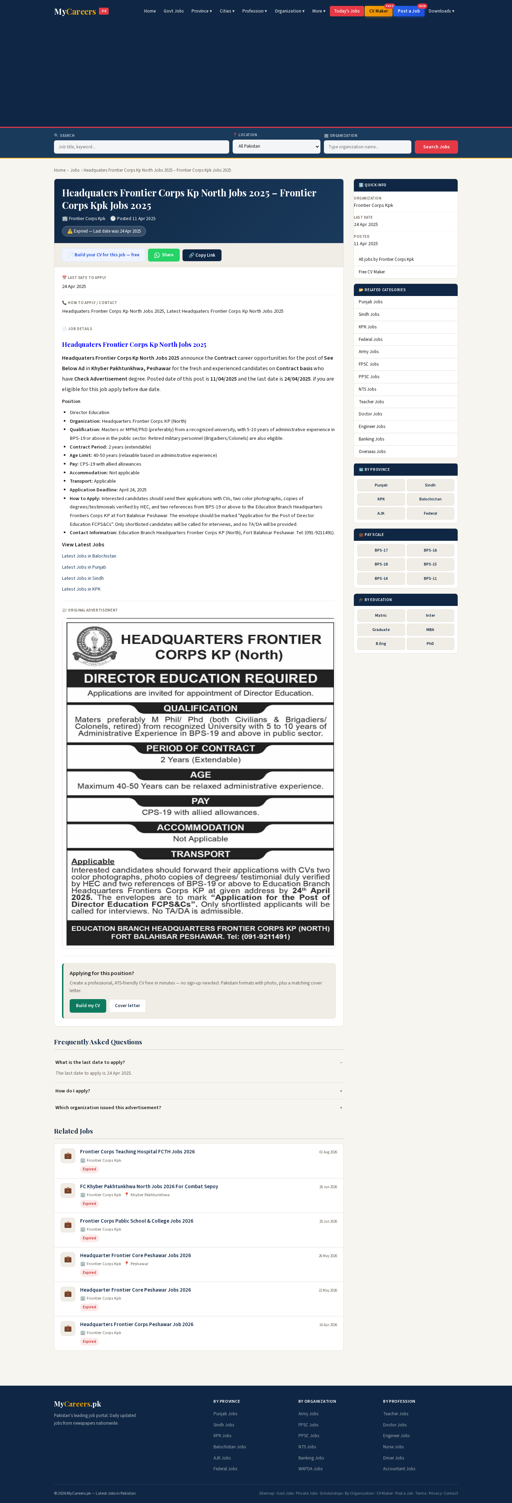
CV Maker (381, 10)
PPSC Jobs (369, 377)
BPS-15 (430, 564)
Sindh (430, 485)
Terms (420, 1493)
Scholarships (331, 1493)
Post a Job (411, 10)
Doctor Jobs (370, 414)
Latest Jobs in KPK (81, 589)
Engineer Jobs (372, 426)
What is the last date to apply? (90, 1062)
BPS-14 (381, 579)
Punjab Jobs (370, 302)
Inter (430, 615)
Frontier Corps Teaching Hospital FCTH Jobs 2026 (137, 1151)
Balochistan (430, 499)
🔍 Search (64, 135)
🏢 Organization (341, 135)
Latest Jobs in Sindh (83, 578)
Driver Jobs (393, 1458)
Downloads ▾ (442, 11)
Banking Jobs (371, 439)
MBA (430, 630)
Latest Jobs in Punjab (84, 567)
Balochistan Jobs (230, 1447)
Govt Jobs (174, 11)
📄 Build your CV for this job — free (103, 255)
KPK (381, 499)
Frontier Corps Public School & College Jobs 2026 (136, 1221)
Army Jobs (369, 352)
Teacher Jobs (371, 402)
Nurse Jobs (393, 1447)
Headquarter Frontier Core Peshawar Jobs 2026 (135, 1255)
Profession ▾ (254, 11)
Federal (430, 513)
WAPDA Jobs (310, 1469)
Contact (451, 1493)
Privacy (435, 1493)
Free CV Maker (372, 272)
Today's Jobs (347, 11)
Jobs (74, 170)
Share (167, 255)
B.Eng (381, 644)
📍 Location (245, 135)
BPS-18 (381, 564)
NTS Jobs (367, 389)
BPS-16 (430, 550)
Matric (381, 615)
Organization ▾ (290, 11)
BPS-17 (381, 550)
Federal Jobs (370, 339)
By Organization (359, 1493)
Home (150, 11)
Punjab (381, 485)
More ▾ (319, 11)
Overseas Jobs (372, 452)
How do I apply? (72, 1091)
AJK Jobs (222, 1458)
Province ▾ (202, 11)
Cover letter (127, 1006)
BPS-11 (430, 579)
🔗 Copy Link (202, 255)
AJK (381, 513)
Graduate (381, 630)
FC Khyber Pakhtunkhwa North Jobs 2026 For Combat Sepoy (149, 1186)
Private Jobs (306, 1493)
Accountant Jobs (399, 1469)
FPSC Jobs (369, 364)
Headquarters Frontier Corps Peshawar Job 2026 (136, 1324)
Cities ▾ (227, 11)
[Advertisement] (256, 74)
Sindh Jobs (369, 314)
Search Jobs (436, 146)
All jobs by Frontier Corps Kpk (386, 259)
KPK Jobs (368, 327)
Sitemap (266, 1493)
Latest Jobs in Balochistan (89, 556)
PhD (430, 644)
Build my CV (88, 1006)
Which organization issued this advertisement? (108, 1107)
